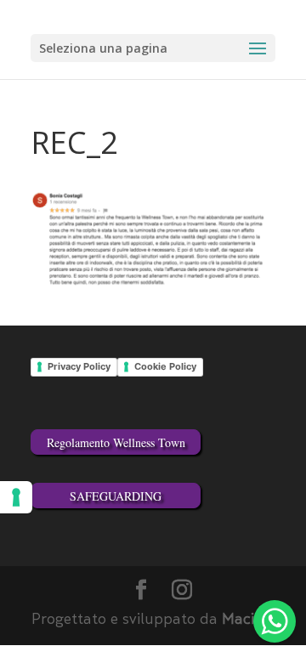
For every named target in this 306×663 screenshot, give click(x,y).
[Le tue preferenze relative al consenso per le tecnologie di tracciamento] (16, 497)
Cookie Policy (165, 366)
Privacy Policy (79, 366)
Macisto (248, 620)
